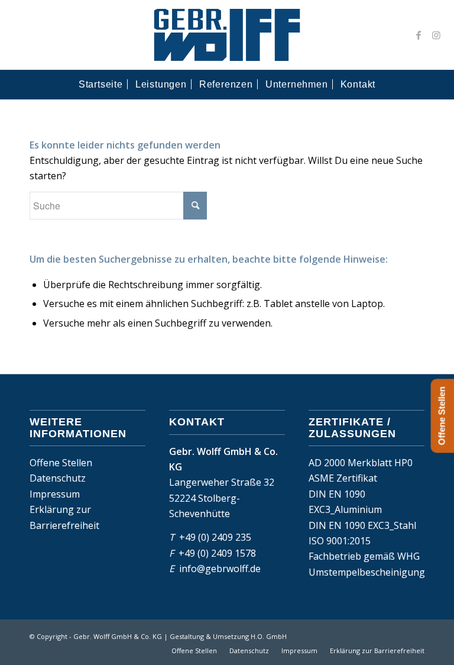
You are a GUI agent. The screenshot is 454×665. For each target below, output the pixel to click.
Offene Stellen (61, 462)
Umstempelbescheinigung (367, 572)
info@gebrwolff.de (220, 568)
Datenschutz (58, 478)
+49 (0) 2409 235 (215, 537)
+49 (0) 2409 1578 (217, 553)
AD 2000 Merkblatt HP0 (361, 462)
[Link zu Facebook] (418, 35)
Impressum (55, 494)
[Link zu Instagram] (436, 35)
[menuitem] (101, 84)
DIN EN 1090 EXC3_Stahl (362, 525)
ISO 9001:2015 (340, 540)
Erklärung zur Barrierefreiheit (64, 517)
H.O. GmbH (269, 636)
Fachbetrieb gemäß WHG (364, 556)
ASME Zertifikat (343, 478)
